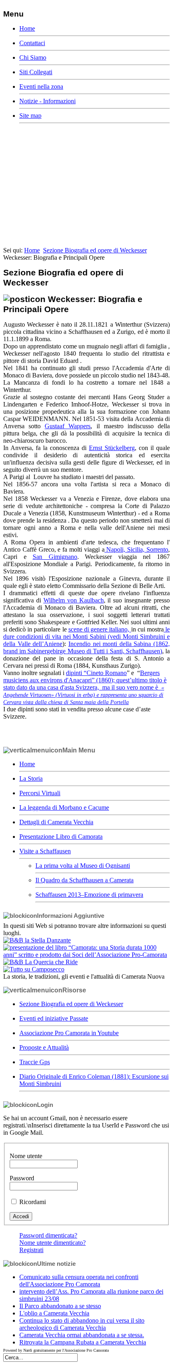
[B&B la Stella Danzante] (37, 940)
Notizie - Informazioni (47, 101)
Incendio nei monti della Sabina (86, 647)
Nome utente (26, 1155)
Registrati (31, 1249)
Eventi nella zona (41, 86)
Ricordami (32, 1201)
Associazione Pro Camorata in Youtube (69, 1032)
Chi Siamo (32, 57)
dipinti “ (96, 672)
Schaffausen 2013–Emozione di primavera (89, 894)
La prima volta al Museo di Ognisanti (82, 865)
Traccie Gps (34, 1062)
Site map (30, 115)
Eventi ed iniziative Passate (53, 1018)
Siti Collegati (35, 72)
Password (22, 1178)
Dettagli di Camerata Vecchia (56, 822)
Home (27, 28)
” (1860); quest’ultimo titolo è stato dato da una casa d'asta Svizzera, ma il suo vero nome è (85, 680)
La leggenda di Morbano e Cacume (64, 807)
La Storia (31, 778)
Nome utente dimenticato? (52, 1242)
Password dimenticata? (48, 1235)
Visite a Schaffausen (45, 851)
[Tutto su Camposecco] (33, 969)
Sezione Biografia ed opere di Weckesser (95, 250)
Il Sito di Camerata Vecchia (49, 168)
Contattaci (32, 43)
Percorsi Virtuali (39, 793)
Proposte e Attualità (44, 1047)
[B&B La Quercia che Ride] (40, 962)
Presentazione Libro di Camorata (61, 836)
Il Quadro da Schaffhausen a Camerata (84, 880)
